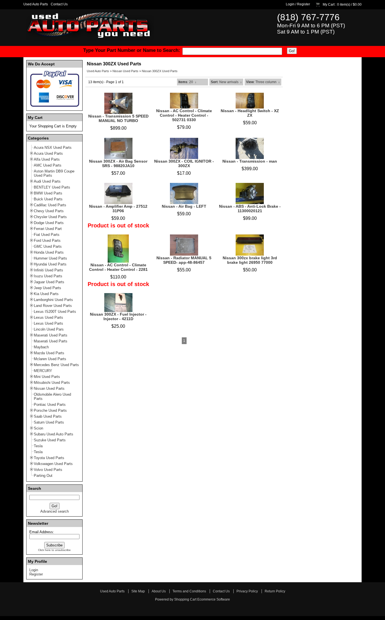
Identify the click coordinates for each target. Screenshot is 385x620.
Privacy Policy (247, 591)
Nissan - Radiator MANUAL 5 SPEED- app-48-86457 (183, 260)
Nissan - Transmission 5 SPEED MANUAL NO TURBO (118, 118)
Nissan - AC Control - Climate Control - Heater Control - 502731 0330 (184, 115)
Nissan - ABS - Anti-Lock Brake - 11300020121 (250, 208)
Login (290, 4)
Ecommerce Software (213, 599)
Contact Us (59, 4)
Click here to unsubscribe (54, 550)
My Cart (329, 4)
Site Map (138, 591)
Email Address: (41, 532)
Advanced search (54, 511)
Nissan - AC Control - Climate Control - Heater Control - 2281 (118, 267)
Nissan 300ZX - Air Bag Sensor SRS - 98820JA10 (118, 163)
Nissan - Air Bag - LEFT (184, 206)
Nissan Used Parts (125, 71)
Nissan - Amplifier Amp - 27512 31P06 (118, 208)
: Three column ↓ (263, 82)
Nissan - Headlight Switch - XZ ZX (250, 113)
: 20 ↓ (187, 82)
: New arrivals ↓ (226, 82)
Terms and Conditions (189, 591)
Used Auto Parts (35, 4)
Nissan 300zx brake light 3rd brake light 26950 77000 (250, 260)
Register (303, 4)
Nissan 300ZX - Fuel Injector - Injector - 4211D (118, 316)
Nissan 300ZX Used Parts (160, 71)
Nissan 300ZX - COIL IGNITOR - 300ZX (184, 163)
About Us (159, 591)
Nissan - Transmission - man (249, 161)
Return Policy (275, 591)
